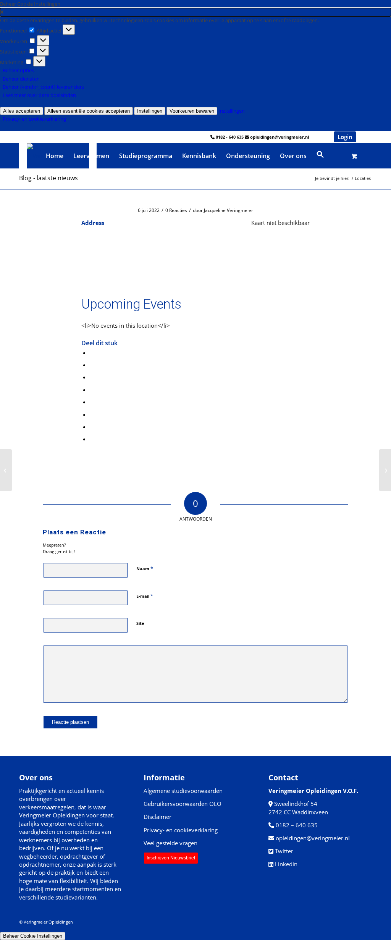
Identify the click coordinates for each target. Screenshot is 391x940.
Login (345, 137)
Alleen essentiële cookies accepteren (88, 111)
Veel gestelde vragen (170, 843)
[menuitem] (54, 155)
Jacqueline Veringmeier (228, 210)
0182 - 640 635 (230, 137)
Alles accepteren (21, 111)
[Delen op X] (92, 365)
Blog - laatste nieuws (48, 178)
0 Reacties (176, 210)
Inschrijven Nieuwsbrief (171, 858)
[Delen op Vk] (92, 414)
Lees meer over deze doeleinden (39, 95)
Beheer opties (18, 70)
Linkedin (286, 864)
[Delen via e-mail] (92, 439)
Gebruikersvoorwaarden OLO (182, 803)
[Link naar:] (6, 470)
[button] (195, 12)
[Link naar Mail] (366, 136)
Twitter (284, 851)
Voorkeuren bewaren (192, 111)
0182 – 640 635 (297, 825)
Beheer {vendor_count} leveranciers (43, 86)
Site (140, 623)
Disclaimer (157, 816)
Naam (144, 568)
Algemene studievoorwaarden (183, 790)
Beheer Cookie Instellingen (32, 936)
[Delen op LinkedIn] (92, 389)
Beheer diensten (21, 78)
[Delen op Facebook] (92, 352)
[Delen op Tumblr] (92, 402)
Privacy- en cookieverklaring (34, 118)
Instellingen (149, 111)
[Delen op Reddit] (92, 426)
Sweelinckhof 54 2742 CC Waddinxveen (298, 807)
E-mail (144, 595)
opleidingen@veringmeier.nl (279, 137)
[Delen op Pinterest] (92, 377)
